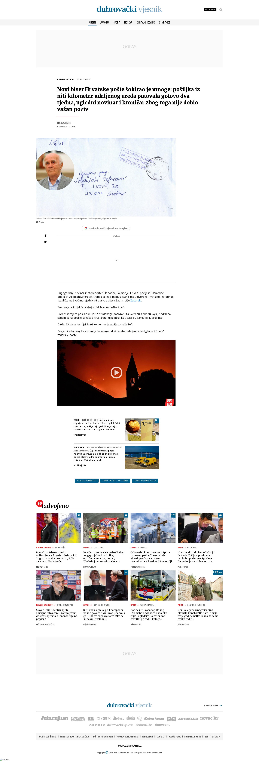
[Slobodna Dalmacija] (77, 718)
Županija (104, 22)
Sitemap (216, 736)
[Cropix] (97, 725)
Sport (116, 22)
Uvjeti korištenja (48, 736)
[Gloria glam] (139, 718)
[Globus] (103, 718)
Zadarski (135, 300)
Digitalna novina (192, 736)
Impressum (147, 736)
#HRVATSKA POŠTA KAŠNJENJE (115, 480)
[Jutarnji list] (54, 718)
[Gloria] (130, 718)
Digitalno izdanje (146, 22)
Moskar (128, 22)
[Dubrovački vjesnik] (120, 725)
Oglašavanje (174, 736)
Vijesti (92, 22)
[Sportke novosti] (90, 718)
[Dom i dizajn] (171, 718)
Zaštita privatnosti (103, 736)
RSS (206, 736)
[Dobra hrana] (154, 718)
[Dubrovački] (129, 10)
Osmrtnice (164, 22)
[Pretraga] (221, 10)
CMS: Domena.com (154, 752)
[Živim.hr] (118, 718)
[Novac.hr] (209, 718)
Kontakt (160, 736)
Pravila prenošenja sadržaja (74, 736)
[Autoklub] (188, 718)
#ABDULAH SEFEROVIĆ (86, 480)
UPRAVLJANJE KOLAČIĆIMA (129, 746)
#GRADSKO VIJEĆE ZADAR (145, 480)
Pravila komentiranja (127, 736)
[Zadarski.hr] (143, 725)
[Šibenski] (162, 725)
